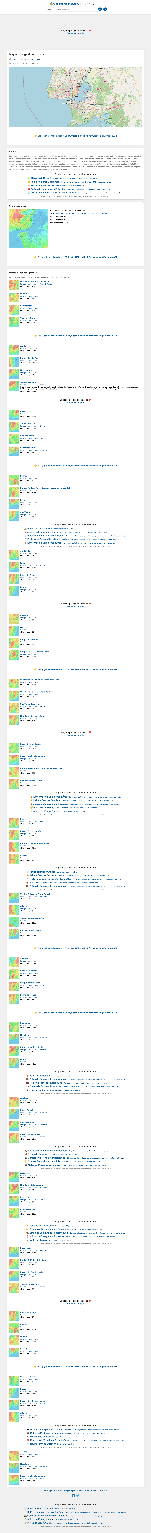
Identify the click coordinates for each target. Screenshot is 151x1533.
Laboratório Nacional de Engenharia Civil (39, 680)
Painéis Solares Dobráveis (45, 181)
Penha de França (46, 284)
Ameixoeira (25, 958)
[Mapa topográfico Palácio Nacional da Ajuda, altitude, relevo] (14, 760)
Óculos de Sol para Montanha (45, 1086)
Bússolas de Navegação (46, 807)
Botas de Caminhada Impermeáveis (48, 886)
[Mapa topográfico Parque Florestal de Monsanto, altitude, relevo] (14, 655)
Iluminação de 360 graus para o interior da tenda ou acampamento (89, 543)
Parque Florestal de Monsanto (34, 651)
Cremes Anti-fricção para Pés (44, 1161)
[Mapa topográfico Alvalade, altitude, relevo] (14, 619)
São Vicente (26, 512)
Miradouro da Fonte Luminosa (34, 281)
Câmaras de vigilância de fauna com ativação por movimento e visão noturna (96, 1158)
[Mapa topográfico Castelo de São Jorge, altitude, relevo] (14, 934)
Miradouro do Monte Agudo (33, 716)
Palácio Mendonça (28, 970)
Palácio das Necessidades (32, 1401)
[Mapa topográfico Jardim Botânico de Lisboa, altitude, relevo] (14, 1264)
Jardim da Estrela (28, 423)
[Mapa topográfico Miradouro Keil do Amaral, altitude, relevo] (14, 1189)
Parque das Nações (29, 358)
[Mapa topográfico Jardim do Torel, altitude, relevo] (14, 555)
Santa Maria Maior (28, 448)
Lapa (22, 563)
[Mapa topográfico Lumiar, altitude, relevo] (14, 297)
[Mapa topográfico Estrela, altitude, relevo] (14, 504)
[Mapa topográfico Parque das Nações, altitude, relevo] (14, 362)
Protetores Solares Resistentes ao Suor (52, 192)
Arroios (42, 706)
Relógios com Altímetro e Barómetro (47, 535)
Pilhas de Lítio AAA (41, 178)
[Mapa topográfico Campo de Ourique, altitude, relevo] (14, 322)
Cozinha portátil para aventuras (67, 1090)
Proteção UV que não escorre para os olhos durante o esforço (99, 193)
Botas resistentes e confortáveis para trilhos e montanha (76, 883)
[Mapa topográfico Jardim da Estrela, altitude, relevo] (14, 427)
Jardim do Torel (27, 551)
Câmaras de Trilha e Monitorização (46, 1157)
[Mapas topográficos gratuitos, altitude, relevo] (10, 59)
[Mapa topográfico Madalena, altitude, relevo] (14, 1039)
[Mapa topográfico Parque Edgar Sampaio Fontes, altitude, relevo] (14, 847)
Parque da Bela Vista (30, 983)
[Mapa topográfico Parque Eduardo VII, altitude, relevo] (14, 643)
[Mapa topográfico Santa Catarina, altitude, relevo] (14, 1126)
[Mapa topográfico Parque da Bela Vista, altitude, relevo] (14, 986)
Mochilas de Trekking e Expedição (48, 1440)
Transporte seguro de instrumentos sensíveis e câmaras (85, 1083)
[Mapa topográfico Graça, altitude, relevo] (14, 1063)
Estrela (42, 426)
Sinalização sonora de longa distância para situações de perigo (91, 189)
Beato (23, 587)
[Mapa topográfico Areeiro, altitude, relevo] (14, 859)
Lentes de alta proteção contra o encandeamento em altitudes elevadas (90, 1087)
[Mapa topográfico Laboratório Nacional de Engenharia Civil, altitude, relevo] (14, 683)
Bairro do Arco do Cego (31, 744)
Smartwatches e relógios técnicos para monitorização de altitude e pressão (97, 536)
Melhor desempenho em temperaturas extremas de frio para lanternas (80, 179)
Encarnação (26, 1248)
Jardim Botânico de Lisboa (33, 1260)
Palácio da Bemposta (30, 1134)
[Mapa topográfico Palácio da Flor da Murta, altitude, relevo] (14, 1276)
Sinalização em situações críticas (72, 811)
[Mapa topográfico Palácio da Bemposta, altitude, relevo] (14, 1138)
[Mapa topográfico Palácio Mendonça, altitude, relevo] (14, 974)
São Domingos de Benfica (32, 918)
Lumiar (23, 294)
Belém (23, 411)
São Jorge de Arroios (30, 704)
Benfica (23, 476)
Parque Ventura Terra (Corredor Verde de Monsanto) (45, 488)
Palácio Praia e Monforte (32, 831)
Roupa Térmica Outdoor (42, 871)
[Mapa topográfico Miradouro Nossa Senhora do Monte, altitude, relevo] (14, 696)
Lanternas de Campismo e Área (44, 542)
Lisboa (30, 284)
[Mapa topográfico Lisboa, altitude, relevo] (28, 228)
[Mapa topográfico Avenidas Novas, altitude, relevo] (14, 1213)
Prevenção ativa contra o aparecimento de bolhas (81, 1162)
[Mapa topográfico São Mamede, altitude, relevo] (14, 310)
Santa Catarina (27, 1122)
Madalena (43, 450)
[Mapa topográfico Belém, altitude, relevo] (14, 415)
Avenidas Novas (27, 1209)
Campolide (25, 1023)
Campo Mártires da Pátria (32, 780)
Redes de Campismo (38, 528)
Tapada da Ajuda (28, 382)
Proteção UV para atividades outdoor (74, 186)
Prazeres (24, 1197)
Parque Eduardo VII (29, 639)
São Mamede (26, 306)
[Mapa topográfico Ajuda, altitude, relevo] (14, 350)
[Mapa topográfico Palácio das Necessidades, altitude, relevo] (14, 1405)
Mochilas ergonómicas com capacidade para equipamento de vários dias (96, 1440)
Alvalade (43, 438)
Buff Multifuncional (39, 1075)
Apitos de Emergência (45, 811)
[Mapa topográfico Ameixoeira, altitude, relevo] (14, 962)
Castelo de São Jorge (30, 930)
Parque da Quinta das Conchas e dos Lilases (41, 768)
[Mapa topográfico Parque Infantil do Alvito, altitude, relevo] (14, 1051)
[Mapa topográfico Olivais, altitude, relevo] (14, 910)
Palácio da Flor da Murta (31, 1272)
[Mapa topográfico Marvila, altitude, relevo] (14, 631)
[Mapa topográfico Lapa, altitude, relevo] (14, 567)
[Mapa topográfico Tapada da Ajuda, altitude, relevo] (14, 386)
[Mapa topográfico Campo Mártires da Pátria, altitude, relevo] (14, 784)
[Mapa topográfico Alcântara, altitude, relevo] (14, 1177)
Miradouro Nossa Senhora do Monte (37, 692)
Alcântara (43, 385)
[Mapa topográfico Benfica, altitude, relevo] (14, 480)
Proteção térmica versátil (62, 1076)
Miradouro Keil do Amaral (32, 1185)
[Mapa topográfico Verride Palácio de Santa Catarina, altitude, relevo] (14, 898)
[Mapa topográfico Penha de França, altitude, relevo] (14, 579)
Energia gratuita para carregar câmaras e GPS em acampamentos (86, 182)
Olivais (23, 906)
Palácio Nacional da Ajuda (32, 756)
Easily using (77, 136)
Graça (23, 1059)
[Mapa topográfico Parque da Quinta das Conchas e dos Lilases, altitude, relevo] (14, 772)
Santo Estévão (27, 1110)
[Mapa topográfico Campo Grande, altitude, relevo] (14, 439)
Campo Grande (27, 435)
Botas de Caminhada (40, 882)
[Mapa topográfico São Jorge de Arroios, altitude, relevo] (14, 708)
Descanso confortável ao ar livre (63, 529)
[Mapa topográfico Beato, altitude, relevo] (14, 591)
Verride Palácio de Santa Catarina (36, 894)
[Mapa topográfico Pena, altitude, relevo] (14, 823)
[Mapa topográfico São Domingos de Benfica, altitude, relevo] (14, 922)
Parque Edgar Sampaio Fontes (34, 843)
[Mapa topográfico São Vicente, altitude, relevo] (14, 516)
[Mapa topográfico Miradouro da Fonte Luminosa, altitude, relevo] (14, 285)
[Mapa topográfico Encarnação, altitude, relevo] (14, 1252)
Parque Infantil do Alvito (31, 1047)
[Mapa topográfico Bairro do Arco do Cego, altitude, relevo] (14, 748)
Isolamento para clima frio (67, 872)
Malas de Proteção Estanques (45, 1082)
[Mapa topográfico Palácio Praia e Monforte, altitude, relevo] (14, 835)
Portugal (23, 284)
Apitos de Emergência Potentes (48, 189)
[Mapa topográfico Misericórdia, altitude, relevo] (14, 374)
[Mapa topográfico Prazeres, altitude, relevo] (14, 1201)
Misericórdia (26, 370)
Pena (22, 819)
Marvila (23, 627)
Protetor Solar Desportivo (45, 185)
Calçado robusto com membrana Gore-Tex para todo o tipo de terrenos (97, 886)
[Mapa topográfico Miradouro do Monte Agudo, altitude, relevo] (14, 720)
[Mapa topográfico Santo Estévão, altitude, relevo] (14, 1114)
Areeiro (23, 855)
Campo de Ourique (29, 318)
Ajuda (23, 346)
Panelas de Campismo (41, 1090)
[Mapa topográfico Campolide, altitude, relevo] (14, 1027)
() (81, 213)
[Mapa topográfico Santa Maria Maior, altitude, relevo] (14, 451)
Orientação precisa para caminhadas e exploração (80, 808)
